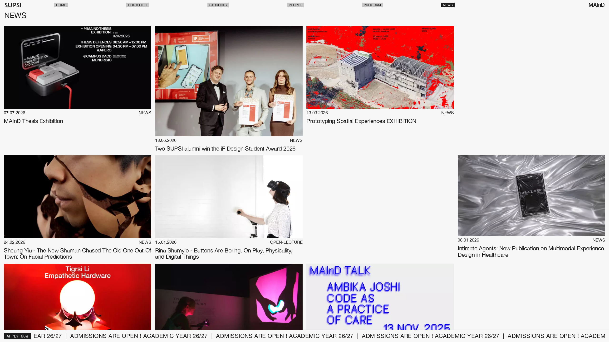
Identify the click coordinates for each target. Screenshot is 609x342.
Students (218, 5)
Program (372, 5)
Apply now (17, 336)
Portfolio (137, 5)
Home (61, 5)
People (295, 5)
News (448, 5)
